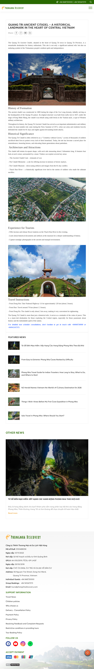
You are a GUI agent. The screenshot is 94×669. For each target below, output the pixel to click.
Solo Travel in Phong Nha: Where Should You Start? (42, 415)
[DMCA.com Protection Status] (13, 664)
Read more (12, 513)
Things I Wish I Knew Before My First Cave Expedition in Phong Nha (49, 401)
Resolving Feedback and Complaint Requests (25, 623)
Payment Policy (12, 614)
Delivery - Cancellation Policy (18, 610)
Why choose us (12, 606)
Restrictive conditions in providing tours (22, 628)
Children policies (13, 601)
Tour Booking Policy (14, 632)
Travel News (11, 597)
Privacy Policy (11, 619)
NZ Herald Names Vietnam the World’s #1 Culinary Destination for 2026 (51, 387)
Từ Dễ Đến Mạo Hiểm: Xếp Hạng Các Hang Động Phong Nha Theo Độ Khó (52, 345)
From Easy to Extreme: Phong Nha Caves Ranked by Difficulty (47, 359)
